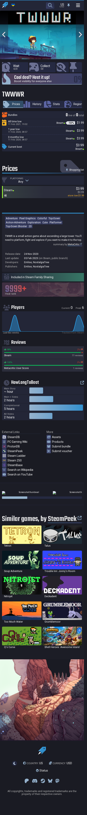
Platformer (56, 222)
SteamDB (13, 437)
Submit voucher (62, 451)
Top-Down (54, 218)
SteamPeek (15, 451)
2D (30, 226)
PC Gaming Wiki (17, 441)
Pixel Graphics (27, 218)
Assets (56, 437)
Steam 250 (14, 460)
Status (43, 770)
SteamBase (15, 465)
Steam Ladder (16, 455)
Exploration (34, 222)
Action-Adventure (16, 222)
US (35, 763)
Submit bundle (61, 446)
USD (62, 763)
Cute (45, 222)
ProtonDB (13, 446)
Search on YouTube (20, 474)
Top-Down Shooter (16, 226)
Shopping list (76, 169)
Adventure (12, 218)
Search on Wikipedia (20, 469)
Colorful (42, 218)
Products (58, 441)
